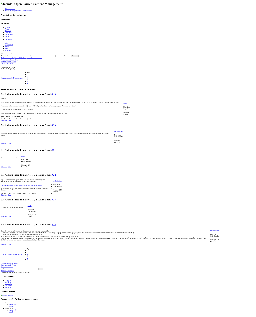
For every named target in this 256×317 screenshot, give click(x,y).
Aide (6, 48)
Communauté (9, 34)
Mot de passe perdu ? (7, 58)
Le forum (8, 280)
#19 (54, 94)
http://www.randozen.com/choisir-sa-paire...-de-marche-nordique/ (21, 185)
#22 (54, 175)
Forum (7, 29)
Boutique (8, 36)
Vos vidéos (8, 285)
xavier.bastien (118, 131)
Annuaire (8, 31)
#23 (54, 199)
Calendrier (8, 32)
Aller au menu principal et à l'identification (18, 10)
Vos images (8, 284)
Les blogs (8, 282)
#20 (54, 125)
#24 (54, 224)
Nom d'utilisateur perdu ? (23, 58)
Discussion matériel (7, 63)
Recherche (8, 50)
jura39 (125, 103)
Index (6, 43)
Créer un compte (36, 58)
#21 (54, 150)
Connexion (8, 39)
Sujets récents (9, 45)
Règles (7, 46)
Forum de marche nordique (9, 60)
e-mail (11, 306)
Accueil (7, 27)
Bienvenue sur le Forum (8, 62)
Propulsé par (5, 271)
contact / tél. (12, 305)
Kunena (11, 271)
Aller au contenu (10, 9)
